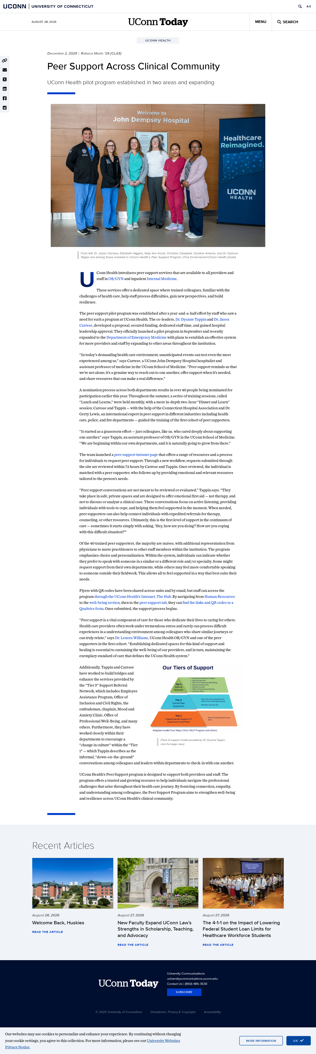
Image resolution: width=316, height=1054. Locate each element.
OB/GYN (116, 278)
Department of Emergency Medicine (136, 337)
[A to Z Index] (308, 6)
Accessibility (212, 1012)
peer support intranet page (136, 454)
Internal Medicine (162, 278)
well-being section (104, 602)
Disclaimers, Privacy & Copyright (172, 1012)
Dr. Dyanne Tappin (190, 319)
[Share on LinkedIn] (4, 89)
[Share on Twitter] (4, 79)
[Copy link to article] (4, 60)
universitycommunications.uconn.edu (192, 978)
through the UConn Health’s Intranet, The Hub (132, 596)
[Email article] (4, 70)
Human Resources (219, 596)
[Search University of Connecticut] (300, 6)
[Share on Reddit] (4, 108)
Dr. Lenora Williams (131, 637)
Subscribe (184, 992)
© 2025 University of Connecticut (118, 1012)
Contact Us (175, 983)
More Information (261, 1041)
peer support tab (153, 602)
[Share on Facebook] (4, 98)
